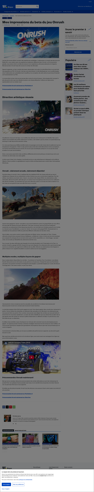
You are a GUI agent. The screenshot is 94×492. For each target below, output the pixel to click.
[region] (47, 480)
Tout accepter (6, 484)
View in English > (6, 489)
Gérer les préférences (18, 484)
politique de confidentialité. (25, 479)
